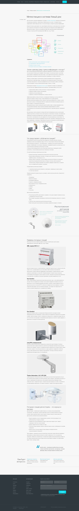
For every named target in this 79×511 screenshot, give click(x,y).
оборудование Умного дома (41, 85)
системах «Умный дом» (51, 20)
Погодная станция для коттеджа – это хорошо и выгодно (40, 66)
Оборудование (37, 1)
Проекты (41, 1)
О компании (15, 482)
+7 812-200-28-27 (43, 507)
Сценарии (28, 482)
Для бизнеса (53, 1)
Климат (27, 487)
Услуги (22, 1)
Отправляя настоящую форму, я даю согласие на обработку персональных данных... (53, 494)
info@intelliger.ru (21, 508)
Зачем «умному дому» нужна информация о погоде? (39, 62)
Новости (14, 487)
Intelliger (18, 1)
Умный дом (26, 1)
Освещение (28, 485)
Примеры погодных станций (34, 65)
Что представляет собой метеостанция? (37, 63)
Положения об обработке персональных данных (48, 495)
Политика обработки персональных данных (58, 507)
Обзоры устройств (33, 10)
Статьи (28, 10)
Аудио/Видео (31, 1)
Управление (28, 483)
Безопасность (28, 492)
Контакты (57, 1)
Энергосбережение (29, 493)
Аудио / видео (28, 490)
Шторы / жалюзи (29, 488)
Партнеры (14, 485)
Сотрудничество (46, 1)
